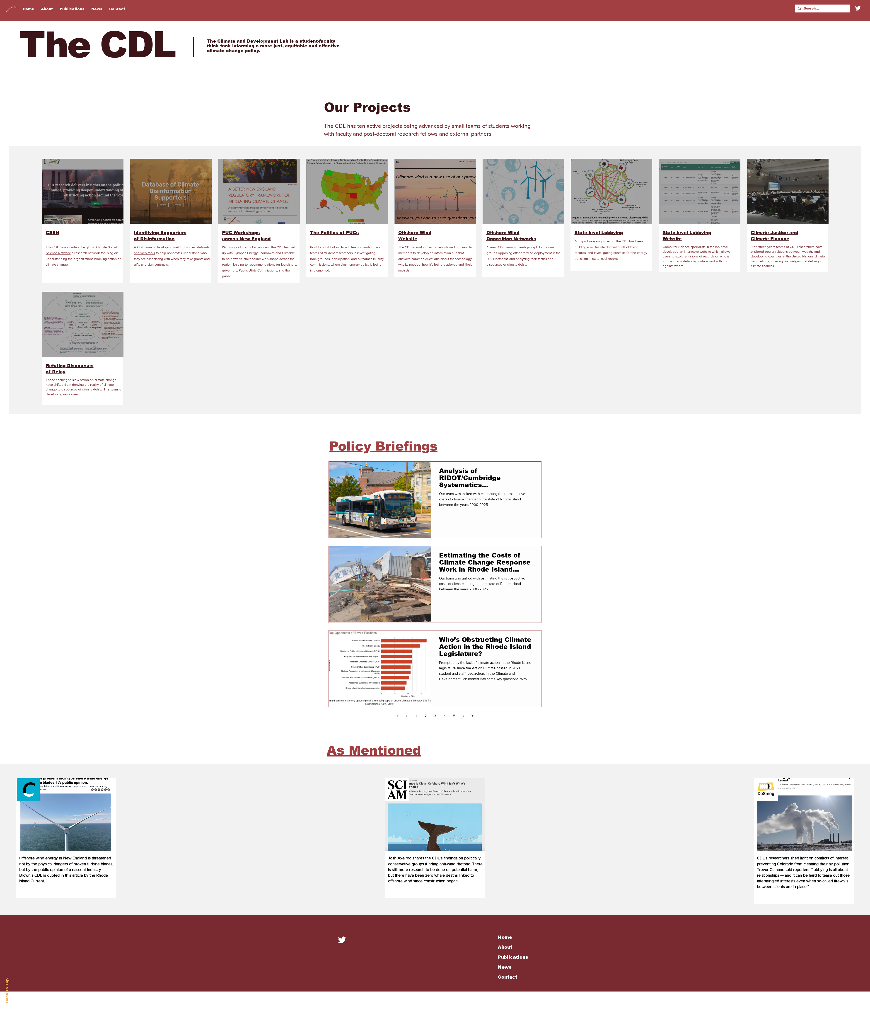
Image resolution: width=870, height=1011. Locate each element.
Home (505, 937)
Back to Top (7, 990)
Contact (507, 977)
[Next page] (463, 716)
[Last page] (473, 716)
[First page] (397, 716)
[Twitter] (858, 8)
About (505, 947)
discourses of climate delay (81, 389)
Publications (513, 957)
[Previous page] (406, 716)
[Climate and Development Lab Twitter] (342, 939)
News (505, 967)
